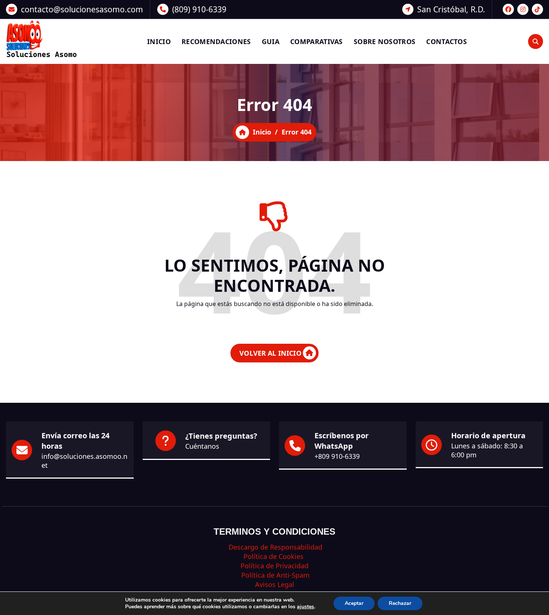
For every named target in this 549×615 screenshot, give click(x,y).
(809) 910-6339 (199, 9)
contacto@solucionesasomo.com (82, 9)
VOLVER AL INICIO (270, 353)
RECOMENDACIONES (216, 41)
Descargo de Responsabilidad (274, 547)
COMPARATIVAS (316, 41)
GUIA (270, 41)
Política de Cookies (274, 556)
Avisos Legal (274, 584)
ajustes (305, 606)
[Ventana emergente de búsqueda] (535, 41)
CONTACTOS (446, 41)
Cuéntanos (202, 446)
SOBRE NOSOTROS (384, 41)
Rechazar (400, 603)
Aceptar (354, 603)
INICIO (159, 41)
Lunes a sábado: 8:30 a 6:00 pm (487, 450)
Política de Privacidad (274, 565)
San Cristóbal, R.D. (451, 9)
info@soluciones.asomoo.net (84, 461)
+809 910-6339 (337, 456)
